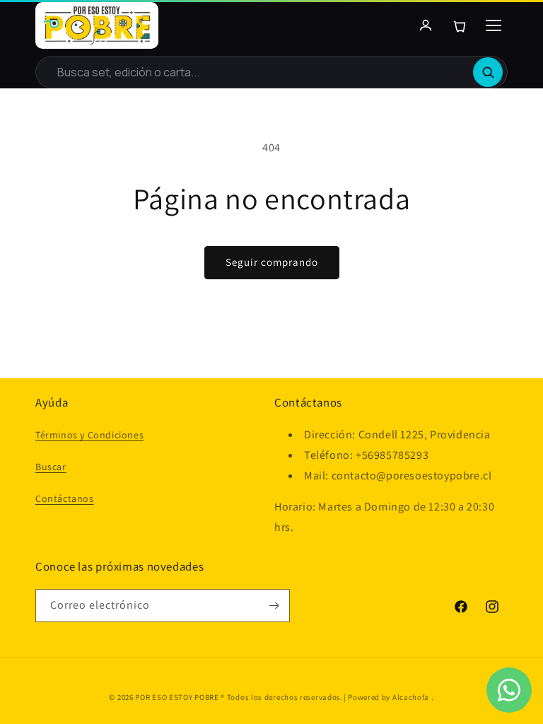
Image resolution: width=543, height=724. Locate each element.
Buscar (50, 466)
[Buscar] (488, 72)
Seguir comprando (272, 262)
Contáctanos (64, 498)
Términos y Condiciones (89, 434)
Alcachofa (411, 697)
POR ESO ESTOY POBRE (176, 697)
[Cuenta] (425, 25)
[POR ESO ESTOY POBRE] (96, 25)
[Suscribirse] (273, 605)
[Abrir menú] (493, 25)
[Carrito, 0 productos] (459, 25)
